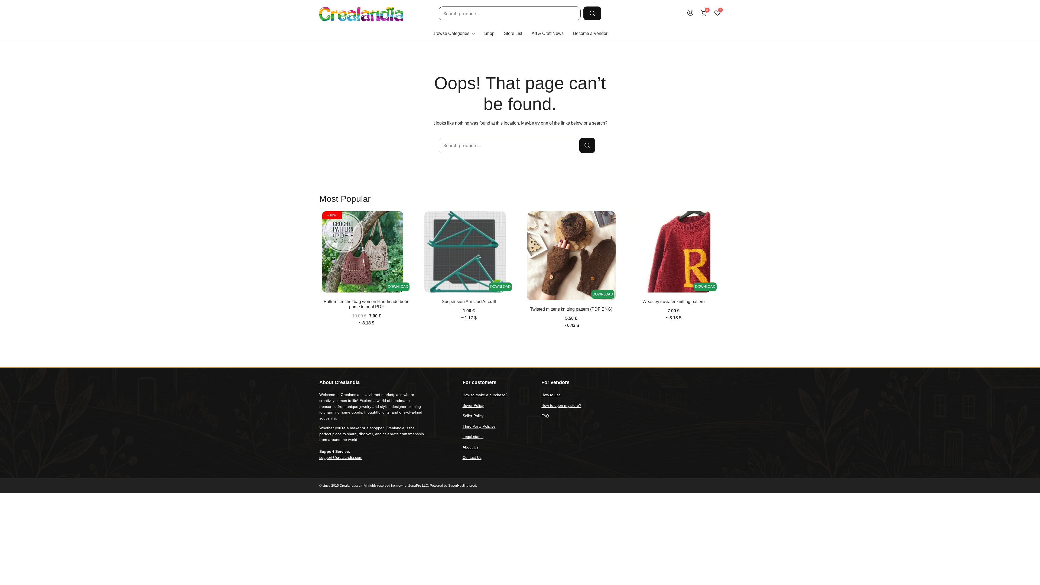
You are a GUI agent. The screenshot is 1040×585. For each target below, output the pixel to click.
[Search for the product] (592, 13)
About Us (470, 447)
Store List (513, 33)
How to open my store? (561, 405)
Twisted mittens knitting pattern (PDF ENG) (571, 309)
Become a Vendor (590, 33)
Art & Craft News (548, 33)
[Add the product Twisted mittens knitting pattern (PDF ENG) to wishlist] (611, 220)
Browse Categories (451, 33)
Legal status (473, 436)
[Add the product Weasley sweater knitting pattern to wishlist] (713, 220)
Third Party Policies (479, 426)
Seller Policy (473, 416)
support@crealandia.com (340, 457)
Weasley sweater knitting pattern (673, 301)
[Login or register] (690, 15)
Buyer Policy (473, 405)
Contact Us (472, 457)
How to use (551, 395)
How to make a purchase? (485, 395)
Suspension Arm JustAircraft (469, 301)
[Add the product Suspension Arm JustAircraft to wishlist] (508, 220)
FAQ (545, 416)
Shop (489, 33)
